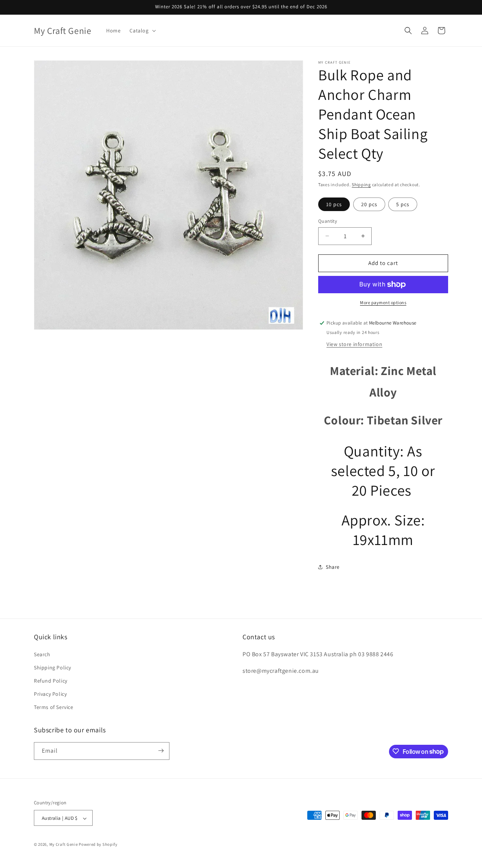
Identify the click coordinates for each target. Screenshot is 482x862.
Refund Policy (50, 680)
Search (42, 654)
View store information (354, 344)
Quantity (327, 221)
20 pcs (369, 204)
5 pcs (402, 204)
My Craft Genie (63, 844)
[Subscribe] (161, 750)
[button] (142, 30)
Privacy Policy (50, 694)
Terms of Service (53, 707)
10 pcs (334, 204)
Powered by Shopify (98, 844)
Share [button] (333, 566)
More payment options (383, 302)
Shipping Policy (52, 667)
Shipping (361, 184)
